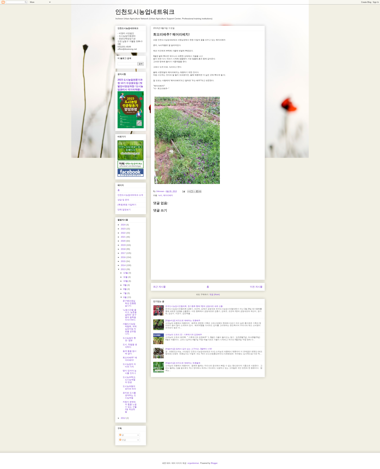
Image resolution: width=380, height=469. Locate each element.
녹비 (160, 195)
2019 (123, 245)
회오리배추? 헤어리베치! (130, 358)
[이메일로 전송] (188, 191)
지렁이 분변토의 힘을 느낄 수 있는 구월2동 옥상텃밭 (130, 407)
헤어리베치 (168, 195)
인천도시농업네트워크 (145, 11)
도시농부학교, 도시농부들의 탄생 (129, 379)
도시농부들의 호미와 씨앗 (129, 387)
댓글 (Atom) (214, 294)
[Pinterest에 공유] (200, 191)
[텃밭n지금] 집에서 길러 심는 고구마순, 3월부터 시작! (188, 349)
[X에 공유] (194, 191)
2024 (123, 225)
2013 (123, 269)
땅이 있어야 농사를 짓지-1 (129, 371)
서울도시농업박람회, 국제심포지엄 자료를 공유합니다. (130, 329)
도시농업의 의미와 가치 (129, 365)
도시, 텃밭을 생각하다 (130, 345)
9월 (125, 285)
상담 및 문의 (123, 200)
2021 (123, 237)
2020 (123, 241)
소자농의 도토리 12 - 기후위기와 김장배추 (183, 334)
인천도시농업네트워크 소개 (130, 195)
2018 (123, 249)
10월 (125, 281)
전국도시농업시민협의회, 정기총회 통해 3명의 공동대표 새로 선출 (194, 306)
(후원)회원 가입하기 (127, 204)
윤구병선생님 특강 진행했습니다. (129, 303)
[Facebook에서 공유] (197, 191)
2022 (123, 233)
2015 (123, 261)
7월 (125, 293)
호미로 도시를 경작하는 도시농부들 (129, 395)
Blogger (214, 463)
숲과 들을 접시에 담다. (129, 352)
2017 (123, 253)
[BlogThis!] (191, 191)
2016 (123, 257)
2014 (123, 265)
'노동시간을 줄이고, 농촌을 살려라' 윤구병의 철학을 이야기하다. (130, 315)
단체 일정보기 (124, 209)
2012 (123, 418)
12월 (125, 273)
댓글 (123, 440)
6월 (125, 297)
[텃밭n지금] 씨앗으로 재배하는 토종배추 (182, 320)
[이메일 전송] (183, 191)
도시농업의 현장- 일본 (129, 339)
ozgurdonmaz (193, 463)
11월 (125, 277)
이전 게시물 (256, 286)
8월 (125, 289)
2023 (123, 229)
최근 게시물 (159, 286)
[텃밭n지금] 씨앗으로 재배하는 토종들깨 (182, 363)
